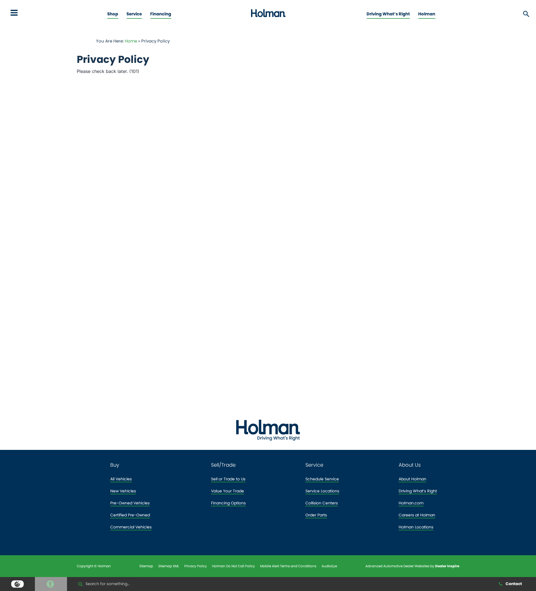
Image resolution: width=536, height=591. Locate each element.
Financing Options (228, 503)
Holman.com (411, 503)
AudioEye (329, 566)
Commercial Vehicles (131, 527)
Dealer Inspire (447, 566)
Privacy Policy (195, 566)
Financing (160, 14)
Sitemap (146, 566)
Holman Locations (416, 527)
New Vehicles (123, 491)
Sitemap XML (168, 566)
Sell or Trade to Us (228, 479)
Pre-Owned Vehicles (130, 503)
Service (134, 14)
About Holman (412, 479)
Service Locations (322, 491)
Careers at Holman (417, 515)
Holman (426, 14)
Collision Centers (321, 503)
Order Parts (316, 515)
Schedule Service (322, 479)
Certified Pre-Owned (130, 515)
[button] (14, 14)
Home (131, 41)
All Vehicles (121, 479)
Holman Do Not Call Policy (233, 566)
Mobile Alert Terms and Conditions (288, 566)
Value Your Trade (227, 491)
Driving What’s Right (388, 14)
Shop (112, 14)
